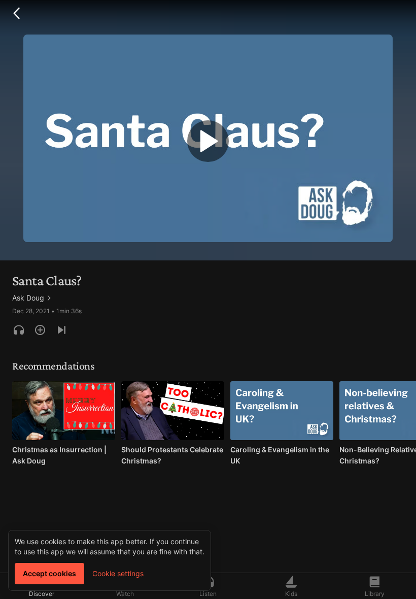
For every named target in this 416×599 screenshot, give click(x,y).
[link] (32, 298)
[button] (16, 13)
